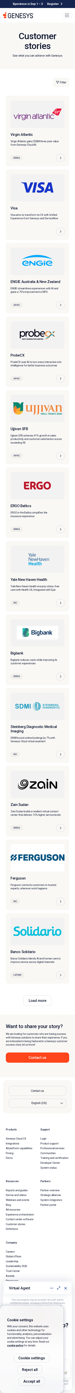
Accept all (31, 1381)
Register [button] (53, 4)
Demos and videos (16, 1195)
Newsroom (12, 1280)
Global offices (13, 1256)
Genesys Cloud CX (16, 1138)
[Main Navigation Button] (67, 15)
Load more (37, 1000)
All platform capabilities (19, 1148)
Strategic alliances (50, 1195)
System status (48, 1167)
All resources (13, 1209)
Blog (8, 1204)
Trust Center (13, 1271)
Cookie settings (31, 1358)
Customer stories (15, 1224)
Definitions (12, 1228)
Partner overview (50, 1190)
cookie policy (15, 1345)
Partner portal (48, 1204)
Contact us (37, 1091)
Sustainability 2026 (16, 1266)
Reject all (30, 1370)
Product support (49, 1143)
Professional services (52, 1148)
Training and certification (54, 1157)
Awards (10, 1275)
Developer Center (50, 1162)
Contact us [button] (37, 1057)
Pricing (9, 1153)
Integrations (12, 1143)
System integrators (51, 1200)
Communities (48, 1153)
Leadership (12, 1261)
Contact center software (19, 1219)
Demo (9, 1157)
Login (43, 1138)
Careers (10, 1251)
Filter (62, 82)
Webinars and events (17, 1200)
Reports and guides (16, 1190)
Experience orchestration (20, 1214)
